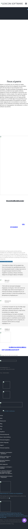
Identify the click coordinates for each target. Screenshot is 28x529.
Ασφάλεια (2, 431)
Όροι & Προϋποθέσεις (5, 437)
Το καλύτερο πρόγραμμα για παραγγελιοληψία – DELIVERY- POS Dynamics (6, 472)
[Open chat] (24, 520)
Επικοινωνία (3, 421)
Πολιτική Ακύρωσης (4, 434)
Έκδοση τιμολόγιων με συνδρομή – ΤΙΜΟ (5, 457)
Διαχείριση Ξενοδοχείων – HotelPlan (6, 467)
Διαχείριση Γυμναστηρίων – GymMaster (6, 453)
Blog (1, 423)
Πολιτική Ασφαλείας (4, 448)
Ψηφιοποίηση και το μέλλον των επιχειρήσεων (11, 493)
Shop (1, 426)
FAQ (1, 429)
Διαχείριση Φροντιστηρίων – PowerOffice (6, 477)
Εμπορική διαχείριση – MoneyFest (5, 461)
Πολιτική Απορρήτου (5, 439)
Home (1, 415)
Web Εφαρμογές (4, 464)
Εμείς (1, 418)
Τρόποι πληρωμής (4, 442)
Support (2, 445)
